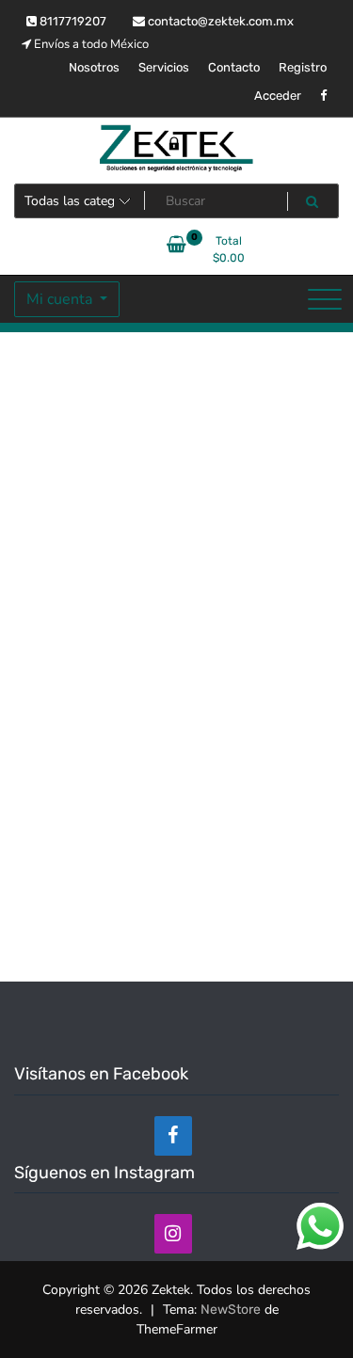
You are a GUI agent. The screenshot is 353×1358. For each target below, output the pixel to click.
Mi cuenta (61, 299)
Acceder (277, 95)
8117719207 (71, 21)
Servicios (163, 67)
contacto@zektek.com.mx (219, 21)
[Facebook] (173, 1136)
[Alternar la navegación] (325, 299)
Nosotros (94, 67)
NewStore (231, 1310)
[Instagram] (173, 1234)
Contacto (234, 67)
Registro (303, 67)
